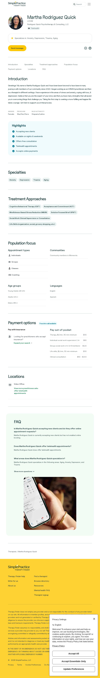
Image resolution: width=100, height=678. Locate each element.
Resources (39, 586)
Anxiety (13, 180)
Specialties (28, 64)
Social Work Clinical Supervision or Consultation (30, 218)
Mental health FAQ (42, 590)
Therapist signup (41, 595)
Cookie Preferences (33, 665)
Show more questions (23, 471)
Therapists (12, 551)
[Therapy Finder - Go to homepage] (49, 568)
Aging (46, 180)
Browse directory (41, 581)
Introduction (13, 64)
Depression (25, 180)
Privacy (11, 665)
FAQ (44, 69)
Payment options (14, 69)
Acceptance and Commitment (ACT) (59, 206)
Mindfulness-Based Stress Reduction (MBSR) (28, 212)
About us (12, 586)
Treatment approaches (49, 64)
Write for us (13, 581)
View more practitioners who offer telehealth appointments (26, 390)
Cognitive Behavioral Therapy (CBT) (25, 206)
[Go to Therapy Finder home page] (17, 4)
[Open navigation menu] (89, 4)
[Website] (86, 48)
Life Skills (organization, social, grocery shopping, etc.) (32, 224)
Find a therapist (40, 576)
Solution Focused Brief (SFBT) (63, 212)
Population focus (71, 64)
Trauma (36, 180)
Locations (32, 69)
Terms (19, 665)
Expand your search (22, 343)
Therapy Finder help (16, 576)
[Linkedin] (90, 48)
